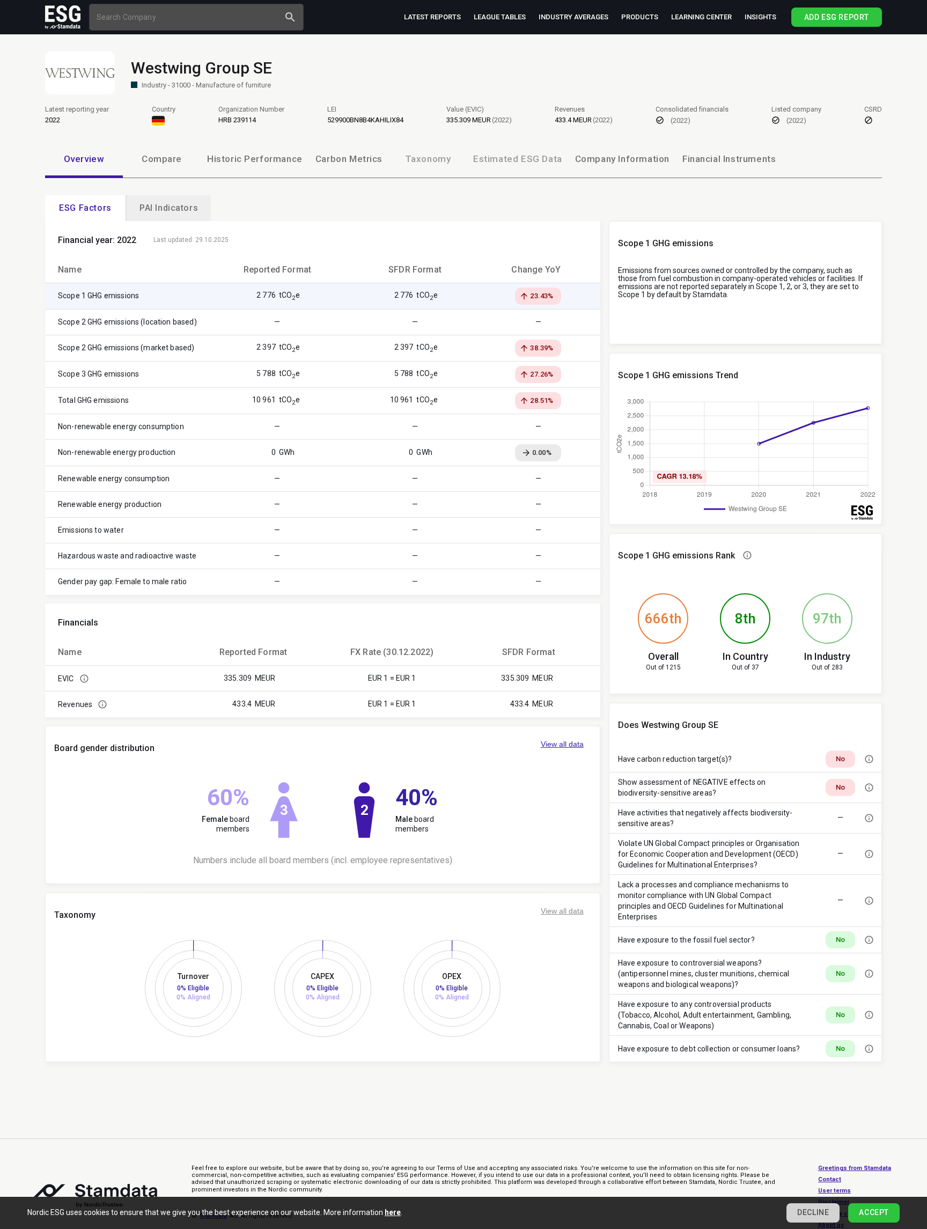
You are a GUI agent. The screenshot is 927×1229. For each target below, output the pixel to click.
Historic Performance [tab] (255, 158)
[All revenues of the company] (102, 704)
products (639, 17)
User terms (834, 1190)
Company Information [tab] (622, 158)
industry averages (573, 17)
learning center (701, 17)
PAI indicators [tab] (168, 208)
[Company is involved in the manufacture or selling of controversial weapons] (869, 974)
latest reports (432, 17)
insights (760, 17)
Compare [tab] (162, 158)
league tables (500, 17)
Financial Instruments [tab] (729, 158)
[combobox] (185, 17)
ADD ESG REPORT (836, 17)
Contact (829, 1179)
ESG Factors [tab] (85, 208)
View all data (562, 744)
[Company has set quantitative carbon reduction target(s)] (869, 759)
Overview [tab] (84, 158)
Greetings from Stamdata (854, 1168)
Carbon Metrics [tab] (348, 158)
